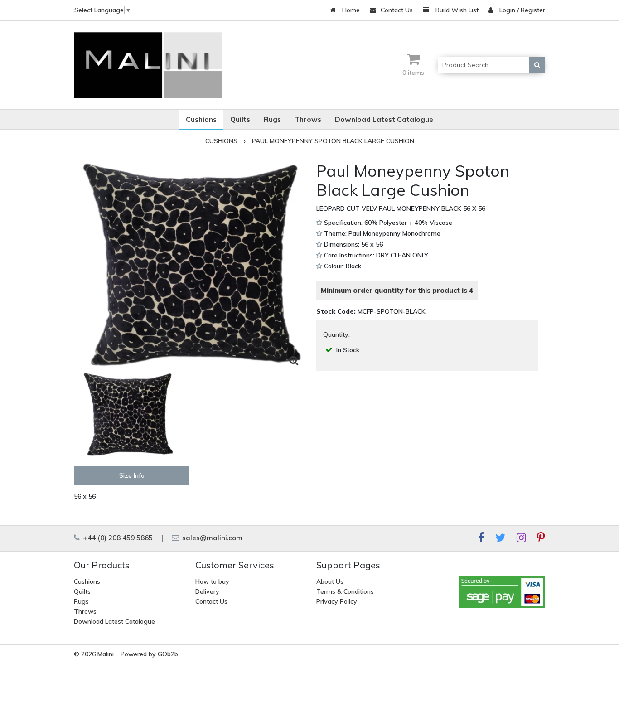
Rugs (81, 601)
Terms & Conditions (345, 591)
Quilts (82, 591)
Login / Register (521, 10)
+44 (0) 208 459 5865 (117, 537)
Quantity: (336, 334)
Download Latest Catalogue (114, 621)
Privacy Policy (336, 601)
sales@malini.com (211, 537)
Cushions (87, 581)
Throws (85, 611)
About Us (329, 581)
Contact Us (397, 10)
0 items (413, 72)
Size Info (132, 475)
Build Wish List (456, 10)
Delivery (207, 591)
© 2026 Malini (94, 654)
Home (350, 10)
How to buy (212, 581)
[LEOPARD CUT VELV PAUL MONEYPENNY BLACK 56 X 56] (192, 265)
